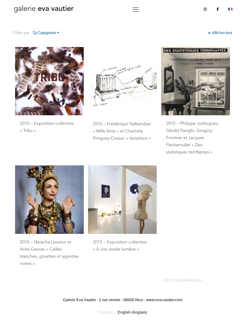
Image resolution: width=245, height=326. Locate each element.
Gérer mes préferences (182, 280)
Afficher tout (221, 33)
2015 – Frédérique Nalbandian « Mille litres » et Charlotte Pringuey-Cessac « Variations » (122, 131)
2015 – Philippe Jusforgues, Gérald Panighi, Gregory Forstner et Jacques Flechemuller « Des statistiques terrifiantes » (192, 138)
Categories (46, 33)
